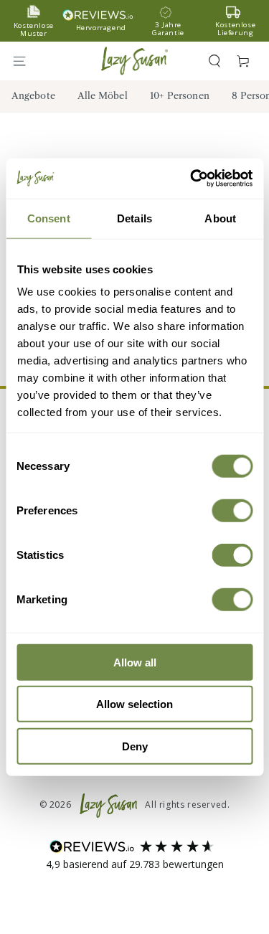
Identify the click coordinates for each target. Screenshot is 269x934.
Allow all (134, 662)
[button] (214, 61)
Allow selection (134, 704)
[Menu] (25, 61)
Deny (135, 746)
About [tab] (220, 218)
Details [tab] (134, 218)
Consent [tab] (48, 218)
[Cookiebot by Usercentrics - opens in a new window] (192, 178)
